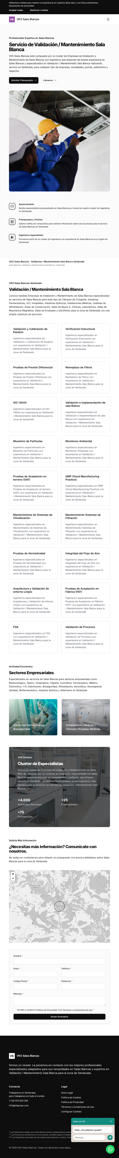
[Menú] (108, 19)
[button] (59, 906)
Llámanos (48, 80)
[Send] (110, 1137)
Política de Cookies (71, 1097)
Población (66, 981)
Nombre (18, 956)
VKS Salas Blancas (27, 19)
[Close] (111, 1121)
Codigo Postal (21, 981)
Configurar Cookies (71, 1111)
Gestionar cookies (39, 10)
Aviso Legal (67, 1092)
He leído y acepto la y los (55, 1010)
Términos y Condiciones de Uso (77, 1010)
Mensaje (18, 993)
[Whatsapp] (110, 1149)
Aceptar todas (16, 10)
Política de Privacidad (46, 1010)
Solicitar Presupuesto (22, 80)
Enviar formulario (59, 1016)
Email (16, 968)
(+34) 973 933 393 (18, 1100)
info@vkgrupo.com (19, 1105)
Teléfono (66, 968)
